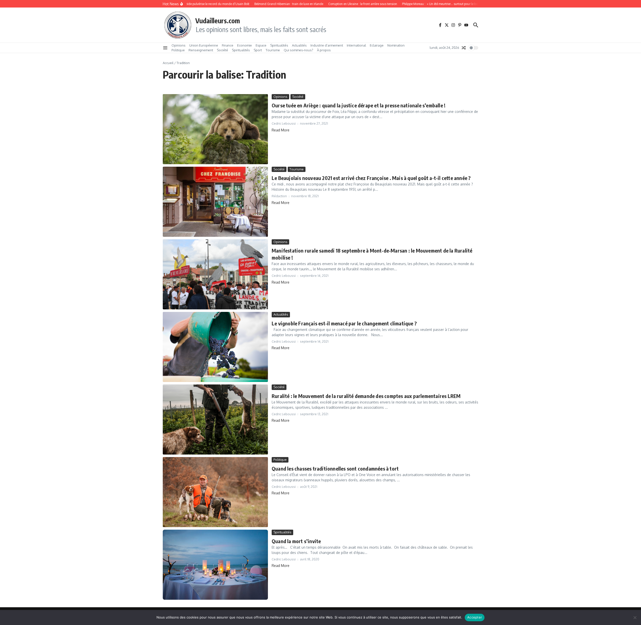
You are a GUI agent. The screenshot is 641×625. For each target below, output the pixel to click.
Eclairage (377, 45)
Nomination (396, 45)
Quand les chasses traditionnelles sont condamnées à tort (335, 468)
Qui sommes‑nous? (298, 50)
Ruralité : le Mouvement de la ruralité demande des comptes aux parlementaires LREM (366, 396)
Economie (244, 45)
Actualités (299, 45)
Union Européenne (203, 45)
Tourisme (273, 50)
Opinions (179, 45)
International (356, 45)
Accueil (168, 63)
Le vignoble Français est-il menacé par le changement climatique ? (344, 323)
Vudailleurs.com (217, 20)
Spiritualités (279, 45)
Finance (227, 45)
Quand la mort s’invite (296, 541)
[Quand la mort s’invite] (215, 565)
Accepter (474, 617)
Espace (261, 45)
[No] (634, 617)
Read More (280, 130)
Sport (258, 50)
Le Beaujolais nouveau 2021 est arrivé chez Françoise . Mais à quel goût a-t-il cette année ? (371, 178)
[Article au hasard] (464, 48)
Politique (178, 50)
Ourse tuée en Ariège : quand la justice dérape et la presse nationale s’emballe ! (358, 105)
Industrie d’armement (326, 45)
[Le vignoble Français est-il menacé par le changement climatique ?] (215, 347)
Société (222, 50)
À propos (324, 50)
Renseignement (201, 50)
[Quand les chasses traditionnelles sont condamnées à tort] (215, 492)
